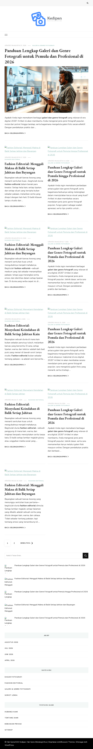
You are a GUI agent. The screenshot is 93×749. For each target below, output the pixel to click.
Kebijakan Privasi (13, 724)
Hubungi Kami (11, 712)
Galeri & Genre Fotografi (43, 45)
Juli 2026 (9, 648)
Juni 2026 (9, 654)
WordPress (9, 745)
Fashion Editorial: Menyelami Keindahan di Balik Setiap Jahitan (22, 408)
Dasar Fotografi (13, 677)
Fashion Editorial (12, 159)
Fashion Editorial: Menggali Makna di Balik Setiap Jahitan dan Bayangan (24, 168)
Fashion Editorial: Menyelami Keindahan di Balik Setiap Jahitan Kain (22, 329)
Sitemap (9, 730)
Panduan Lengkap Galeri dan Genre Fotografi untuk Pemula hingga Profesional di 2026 (67, 173)
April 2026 (10, 660)
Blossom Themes (68, 742)
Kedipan (23, 742)
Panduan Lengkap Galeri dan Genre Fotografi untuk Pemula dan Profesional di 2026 (44, 56)
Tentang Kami (11, 718)
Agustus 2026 (11, 642)
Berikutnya (25, 543)
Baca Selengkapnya (14, 133)
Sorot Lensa (11, 695)
